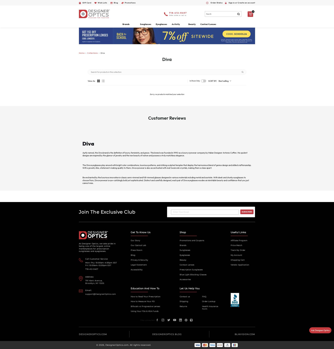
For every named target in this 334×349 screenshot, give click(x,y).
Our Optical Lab (138, 245)
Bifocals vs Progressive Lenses (145, 306)
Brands (183, 245)
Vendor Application (240, 265)
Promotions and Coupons (192, 240)
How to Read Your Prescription (145, 296)
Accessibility (137, 269)
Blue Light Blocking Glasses (193, 274)
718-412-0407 (178, 13)
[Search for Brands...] (243, 72)
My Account (236, 255)
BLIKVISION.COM (245, 334)
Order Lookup (208, 301)
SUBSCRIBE (247, 212)
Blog (133, 255)
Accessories (185, 279)
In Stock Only (195, 81)
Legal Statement (139, 265)
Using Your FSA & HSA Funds (145, 311)
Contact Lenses (208, 24)
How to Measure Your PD (143, 301)
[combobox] (223, 14)
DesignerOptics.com (117, 345)
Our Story (135, 240)
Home (82, 53)
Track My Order (238, 250)
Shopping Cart (238, 260)
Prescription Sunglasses (191, 269)
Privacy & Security (139, 260)
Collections (92, 53)
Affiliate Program (239, 240)
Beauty (192, 24)
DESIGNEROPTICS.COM (93, 334)
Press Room (136, 250)
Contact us (185, 296)
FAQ (204, 296)
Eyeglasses (185, 255)
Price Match (236, 245)
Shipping (184, 301)
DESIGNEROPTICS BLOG (167, 334)
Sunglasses (185, 250)
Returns (183, 306)
